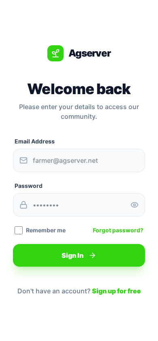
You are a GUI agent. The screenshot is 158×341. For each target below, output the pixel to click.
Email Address (35, 141)
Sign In (72, 255)
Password (29, 185)
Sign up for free (116, 291)
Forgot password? (118, 230)
